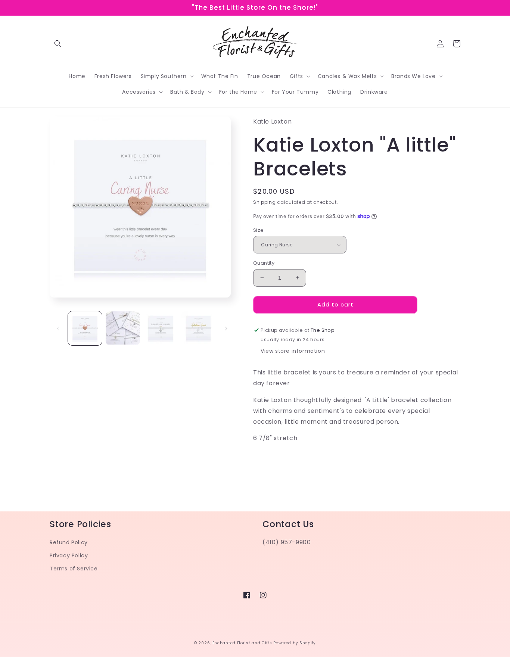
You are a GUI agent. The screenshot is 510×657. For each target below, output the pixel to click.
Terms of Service (74, 568)
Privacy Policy (69, 555)
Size (258, 230)
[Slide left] (58, 328)
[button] (58, 43)
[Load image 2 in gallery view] (123, 328)
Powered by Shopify (294, 643)
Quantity (263, 263)
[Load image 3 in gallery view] (161, 328)
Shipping (264, 202)
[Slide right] (226, 328)
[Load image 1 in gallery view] (85, 328)
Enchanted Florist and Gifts (242, 643)
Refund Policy (69, 542)
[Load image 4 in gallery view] (198, 328)
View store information (293, 351)
